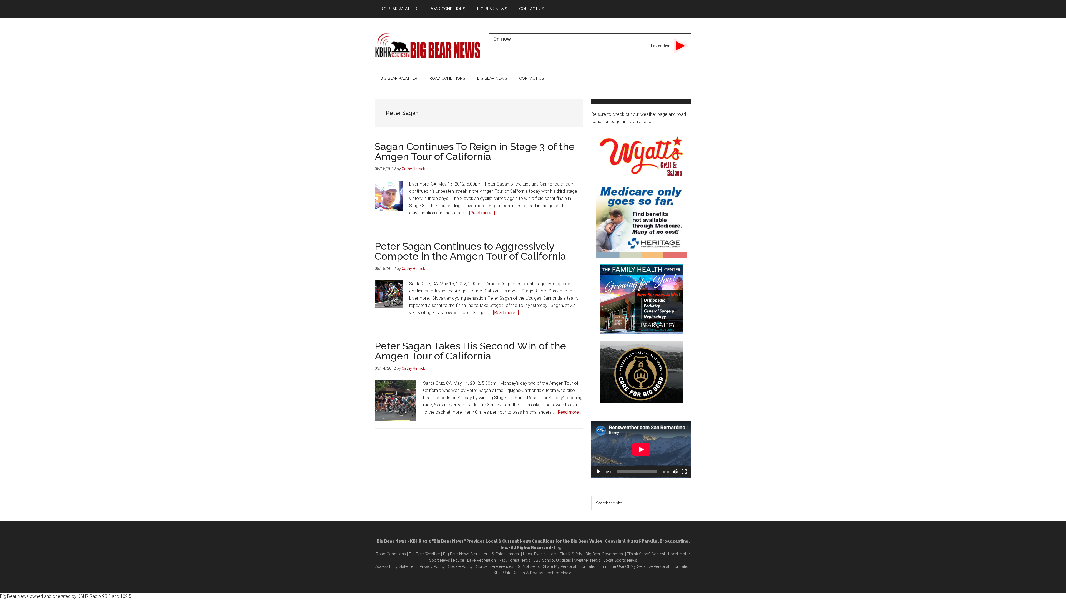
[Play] (598, 471)
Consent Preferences (494, 566)
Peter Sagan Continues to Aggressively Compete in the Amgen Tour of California (470, 251)
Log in (559, 547)
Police (458, 560)
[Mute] (675, 471)
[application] (641, 449)
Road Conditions (391, 554)
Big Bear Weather (424, 554)
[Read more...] (482, 213)
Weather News (587, 560)
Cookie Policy (460, 566)
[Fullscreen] (684, 471)
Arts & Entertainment (502, 554)
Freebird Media (557, 573)
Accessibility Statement (396, 566)
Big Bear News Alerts (462, 554)
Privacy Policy (432, 566)
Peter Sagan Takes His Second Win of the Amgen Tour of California (470, 351)
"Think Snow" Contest (646, 554)
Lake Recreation (481, 560)
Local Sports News (620, 560)
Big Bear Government (604, 554)
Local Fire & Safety (565, 554)
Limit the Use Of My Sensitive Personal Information (646, 566)
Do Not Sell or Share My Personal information (557, 566)
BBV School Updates (552, 560)
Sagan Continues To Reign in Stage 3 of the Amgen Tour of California (475, 151)
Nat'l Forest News (514, 560)
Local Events (534, 554)
